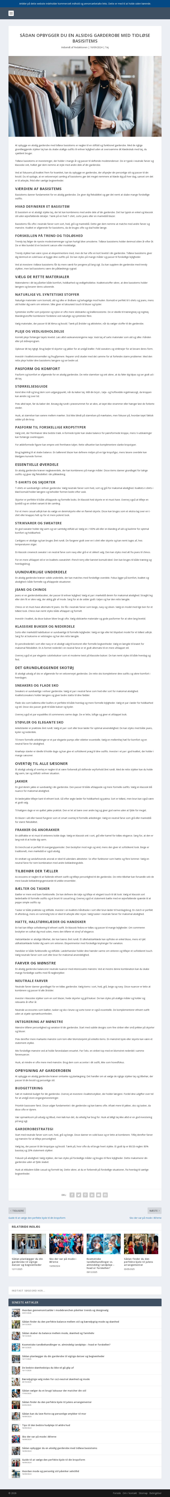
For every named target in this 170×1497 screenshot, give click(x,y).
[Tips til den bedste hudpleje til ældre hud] (16, 1428)
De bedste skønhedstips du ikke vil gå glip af (48, 1367)
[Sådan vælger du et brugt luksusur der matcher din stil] (16, 1393)
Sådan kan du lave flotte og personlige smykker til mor (54, 1413)
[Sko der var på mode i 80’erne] (66, 1244)
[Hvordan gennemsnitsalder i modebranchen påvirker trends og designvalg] (16, 1313)
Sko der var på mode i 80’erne (62, 1260)
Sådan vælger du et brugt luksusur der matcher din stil (54, 1390)
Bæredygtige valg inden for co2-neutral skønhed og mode (56, 1379)
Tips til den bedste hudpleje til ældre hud (46, 1425)
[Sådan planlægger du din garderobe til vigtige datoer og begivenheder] (29, 1244)
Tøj (107, 47)
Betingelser (155, 1493)
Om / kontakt (130, 1493)
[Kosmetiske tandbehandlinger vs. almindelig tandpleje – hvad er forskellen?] (104, 1244)
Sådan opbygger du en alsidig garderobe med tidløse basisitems (59, 1448)
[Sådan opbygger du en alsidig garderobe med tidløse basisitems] (16, 1451)
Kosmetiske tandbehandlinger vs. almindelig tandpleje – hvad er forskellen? (101, 1263)
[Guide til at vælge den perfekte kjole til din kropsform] (16, 1462)
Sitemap (143, 1493)
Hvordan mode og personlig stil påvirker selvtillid (50, 1471)
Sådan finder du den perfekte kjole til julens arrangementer (138, 1261)
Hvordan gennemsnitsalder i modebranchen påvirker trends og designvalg (65, 1310)
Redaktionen (80, 47)
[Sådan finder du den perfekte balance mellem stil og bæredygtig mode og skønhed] (16, 1324)
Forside (117, 1493)
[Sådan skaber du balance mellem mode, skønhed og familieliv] (16, 1336)
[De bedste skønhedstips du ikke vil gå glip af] (16, 1370)
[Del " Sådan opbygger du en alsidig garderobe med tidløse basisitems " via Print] (105, 1195)
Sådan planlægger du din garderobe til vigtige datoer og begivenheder (27, 1261)
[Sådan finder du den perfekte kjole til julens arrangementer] (141, 1244)
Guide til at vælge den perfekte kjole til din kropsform (53, 1459)
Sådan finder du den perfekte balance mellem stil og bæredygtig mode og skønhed (70, 1321)
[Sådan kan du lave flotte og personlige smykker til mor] (16, 1416)
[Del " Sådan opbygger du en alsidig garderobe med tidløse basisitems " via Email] (98, 1195)
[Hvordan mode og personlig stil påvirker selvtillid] (16, 1474)
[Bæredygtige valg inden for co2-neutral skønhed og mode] (16, 1382)
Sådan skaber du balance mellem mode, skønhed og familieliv (58, 1333)
